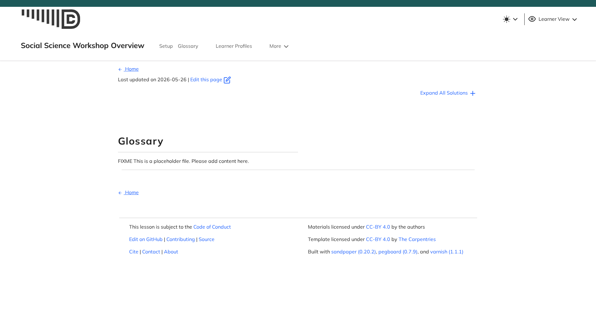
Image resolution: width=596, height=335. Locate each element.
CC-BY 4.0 (378, 227)
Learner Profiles (234, 46)
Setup (166, 46)
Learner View (554, 19)
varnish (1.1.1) (446, 251)
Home (131, 69)
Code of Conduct (212, 227)
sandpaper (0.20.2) (353, 251)
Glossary (188, 46)
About (171, 251)
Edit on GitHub (146, 239)
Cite (133, 251)
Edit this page (207, 79)
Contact (151, 251)
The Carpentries (417, 239)
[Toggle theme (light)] (510, 19)
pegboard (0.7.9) (398, 251)
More (275, 46)
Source (206, 239)
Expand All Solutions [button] (444, 93)
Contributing (180, 239)
